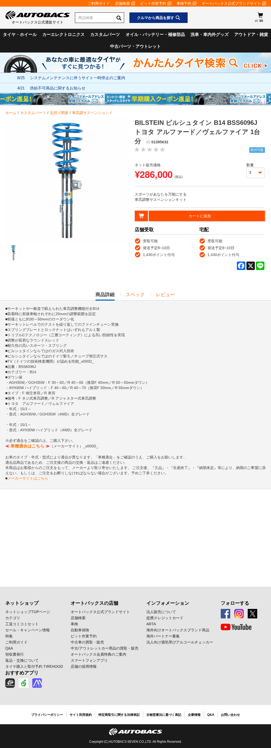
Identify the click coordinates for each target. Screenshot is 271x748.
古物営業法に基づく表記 (163, 715)
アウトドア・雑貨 (251, 34)
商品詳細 (105, 296)
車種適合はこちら (28, 446)
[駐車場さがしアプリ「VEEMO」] (23, 683)
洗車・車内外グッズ (210, 34)
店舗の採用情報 (84, 666)
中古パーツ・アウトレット (135, 46)
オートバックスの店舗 (94, 603)
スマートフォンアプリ (89, 660)
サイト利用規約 (81, 715)
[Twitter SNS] (252, 613)
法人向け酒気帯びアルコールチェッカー (179, 642)
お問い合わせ (230, 715)
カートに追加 (200, 216)
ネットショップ (22, 603)
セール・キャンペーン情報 (27, 630)
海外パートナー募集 (163, 636)
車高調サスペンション (90, 113)
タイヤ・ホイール (20, 34)
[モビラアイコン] (37, 683)
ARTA (151, 624)
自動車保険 (80, 630)
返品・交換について (22, 660)
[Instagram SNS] (239, 613)
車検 (74, 624)
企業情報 (194, 715)
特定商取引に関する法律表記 (119, 715)
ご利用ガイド (99, 3)
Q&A (9, 648)
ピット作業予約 (153, 3)
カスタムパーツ (105, 34)
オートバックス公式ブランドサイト (231, 3)
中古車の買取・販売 (87, 642)
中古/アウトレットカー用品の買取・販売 (104, 648)
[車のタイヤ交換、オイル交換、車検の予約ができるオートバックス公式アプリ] (10, 683)
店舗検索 (122, 3)
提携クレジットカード (164, 618)
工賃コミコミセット (22, 624)
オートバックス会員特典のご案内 (98, 654)
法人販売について (161, 612)
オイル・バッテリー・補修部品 (155, 34)
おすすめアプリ (22, 672)
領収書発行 (14, 654)
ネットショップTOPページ (27, 612)
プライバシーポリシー (47, 715)
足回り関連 (59, 113)
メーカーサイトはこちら (27, 478)
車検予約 (184, 3)
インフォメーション (167, 603)
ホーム (10, 113)
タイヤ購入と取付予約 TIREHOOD (34, 666)
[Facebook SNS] (225, 613)
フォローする (235, 603)
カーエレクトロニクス (63, 34)
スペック (135, 294)
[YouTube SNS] (236, 627)
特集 (9, 636)
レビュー (165, 294)
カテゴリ (12, 618)
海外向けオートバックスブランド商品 (177, 630)
